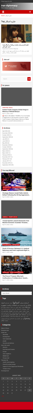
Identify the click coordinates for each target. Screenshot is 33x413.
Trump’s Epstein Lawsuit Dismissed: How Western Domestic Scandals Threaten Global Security (15, 222)
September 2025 (6, 137)
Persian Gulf (15, 244)
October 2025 (6, 135)
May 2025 (4, 143)
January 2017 (5, 161)
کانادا (13, 318)
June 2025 (5, 141)
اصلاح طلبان (7, 303)
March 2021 (5, 153)
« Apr (2, 396)
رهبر (15, 309)
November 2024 (6, 145)
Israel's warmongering (18, 187)
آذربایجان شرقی (24, 303)
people (10, 107)
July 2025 (4, 139)
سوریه (20, 311)
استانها (16, 302)
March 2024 (5, 151)
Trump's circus (13, 216)
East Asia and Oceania (9, 349)
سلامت (24, 311)
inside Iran (5, 107)
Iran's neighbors (7, 353)
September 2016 (6, 165)
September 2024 (6, 149)
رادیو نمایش (19, 309)
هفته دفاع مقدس (13, 314)
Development (6, 336)
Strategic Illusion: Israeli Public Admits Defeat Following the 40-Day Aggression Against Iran (15, 195)
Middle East (6, 189)
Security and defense (8, 343)
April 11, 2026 (5, 113)
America (5, 216)
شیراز (10, 311)
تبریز (17, 307)
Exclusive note (7, 187)
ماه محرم (22, 312)
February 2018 (6, 155)
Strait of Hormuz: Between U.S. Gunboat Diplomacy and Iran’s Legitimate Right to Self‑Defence (15, 250)
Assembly (5, 334)
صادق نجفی (5, 311)
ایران (23, 307)
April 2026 (5, 131)
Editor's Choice (5, 328)
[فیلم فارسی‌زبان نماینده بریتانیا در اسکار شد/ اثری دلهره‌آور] (16, 33)
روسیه (13, 309)
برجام (20, 307)
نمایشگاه (24, 314)
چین (21, 318)
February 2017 (6, 159)
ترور (14, 307)
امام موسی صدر (21, 305)
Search (29, 79)
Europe (4, 351)
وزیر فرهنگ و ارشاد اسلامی (15, 316)
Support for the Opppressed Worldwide (13, 366)
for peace (5, 85)
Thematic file (4, 360)
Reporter (16, 48)
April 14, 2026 (5, 197)
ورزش (7, 314)
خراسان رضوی (6, 307)
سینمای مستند (15, 311)
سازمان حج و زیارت (7, 309)
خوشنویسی (24, 309)
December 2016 (6, 163)
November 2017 (6, 157)
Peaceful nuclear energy (9, 364)
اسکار (11, 303)
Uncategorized (5, 370)
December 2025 (6, 133)
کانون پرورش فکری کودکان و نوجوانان (6, 319)
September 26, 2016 (7, 48)
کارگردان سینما (17, 318)
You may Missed (8, 170)
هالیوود (20, 314)
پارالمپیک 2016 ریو (5, 316)
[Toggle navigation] (3, 12)
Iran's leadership (7, 339)
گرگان (2, 320)
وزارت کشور (23, 316)
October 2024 (6, 147)
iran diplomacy (9, 5)
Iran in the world (5, 345)
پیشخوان (26, 318)
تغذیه (11, 307)
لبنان (26, 313)
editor (11, 113)
